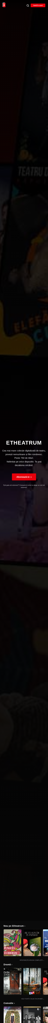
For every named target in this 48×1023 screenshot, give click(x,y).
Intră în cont (38, 5)
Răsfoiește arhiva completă (32, 960)
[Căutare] (28, 5)
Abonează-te (24, 477)
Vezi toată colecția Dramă (32, 999)
